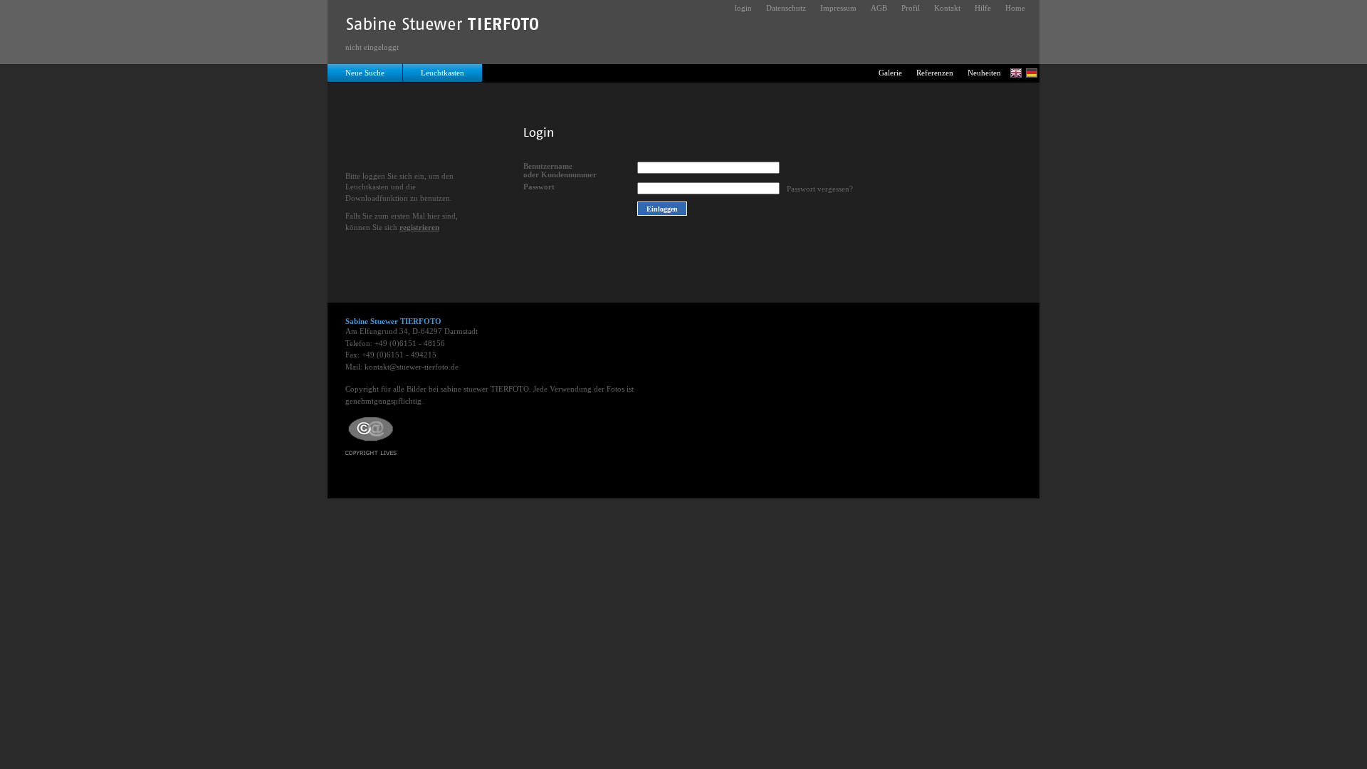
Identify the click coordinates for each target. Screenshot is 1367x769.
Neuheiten (984, 72)
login (743, 8)
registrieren (419, 227)
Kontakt (947, 8)
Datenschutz (786, 8)
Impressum (838, 8)
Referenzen (934, 72)
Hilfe (983, 8)
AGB (879, 8)
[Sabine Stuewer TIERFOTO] (443, 27)
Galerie (890, 72)
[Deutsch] (1031, 73)
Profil (910, 8)
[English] (1016, 73)
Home (1015, 8)
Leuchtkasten (442, 72)
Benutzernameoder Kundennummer (560, 170)
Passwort (539, 186)
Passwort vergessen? (820, 188)
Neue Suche (364, 72)
